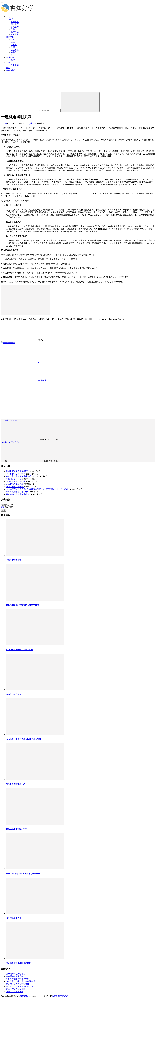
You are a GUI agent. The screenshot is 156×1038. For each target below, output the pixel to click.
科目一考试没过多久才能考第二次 (21, 476)
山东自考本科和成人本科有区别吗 (20, 981)
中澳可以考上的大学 (14, 992)
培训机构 (10, 57)
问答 (8, 68)
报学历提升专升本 (13, 918)
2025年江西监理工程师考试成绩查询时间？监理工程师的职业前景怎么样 (37, 489)
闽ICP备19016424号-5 (61, 996)
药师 (13, 42)
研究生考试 (15, 27)
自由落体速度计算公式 (16, 481)
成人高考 (15, 34)
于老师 (4, 123)
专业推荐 (15, 65)
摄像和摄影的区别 (14, 479)
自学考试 (15, 22)
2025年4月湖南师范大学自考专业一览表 (23, 874)
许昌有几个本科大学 (15, 484)
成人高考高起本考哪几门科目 (18, 963)
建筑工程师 (15, 50)
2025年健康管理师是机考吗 (18, 492)
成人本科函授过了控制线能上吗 (19, 984)
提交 (3, 510)
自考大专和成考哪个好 (15, 974)
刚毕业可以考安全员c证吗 (17, 471)
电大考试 (15, 32)
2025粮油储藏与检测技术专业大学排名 (22, 605)
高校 (13, 60)
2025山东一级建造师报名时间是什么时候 (23, 739)
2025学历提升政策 (13, 694)
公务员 (14, 52)
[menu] (2, 2)
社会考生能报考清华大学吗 (17, 979)
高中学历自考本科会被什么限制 (19, 650)
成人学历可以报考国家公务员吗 (19, 986)
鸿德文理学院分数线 (15, 487)
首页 (8, 16)
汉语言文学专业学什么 (15, 560)
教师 (13, 47)
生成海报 (42, 380)
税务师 (14, 45)
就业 (8, 63)
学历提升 (10, 19)
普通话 (14, 40)
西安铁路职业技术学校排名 (18, 494)
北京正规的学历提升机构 (16, 829)
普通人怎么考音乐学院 (15, 989)
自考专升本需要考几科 (15, 784)
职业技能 (10, 37)
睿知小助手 (11, 70)
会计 (13, 55)
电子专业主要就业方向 (16, 474)
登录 (3, 507)
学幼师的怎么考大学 (14, 976)
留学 (13, 29)
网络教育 (15, 24)
